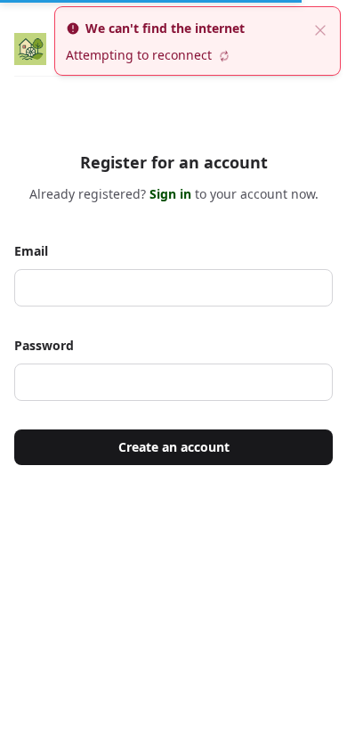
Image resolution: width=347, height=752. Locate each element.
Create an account (174, 446)
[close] (320, 28)
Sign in (172, 193)
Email (31, 250)
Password (44, 345)
